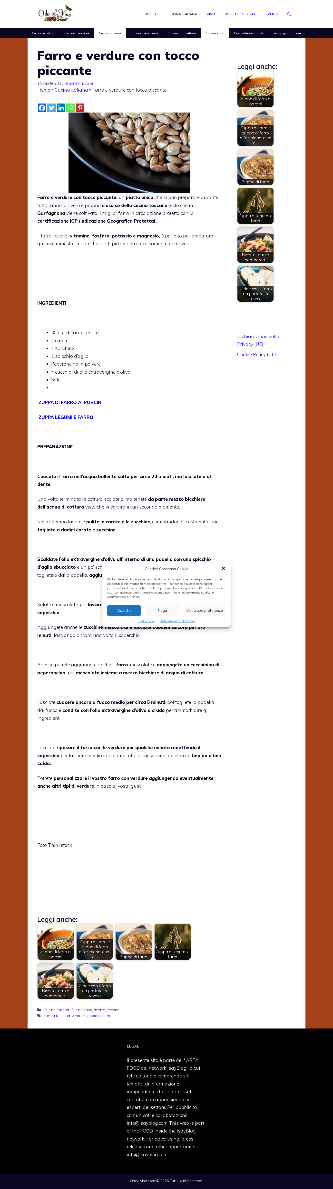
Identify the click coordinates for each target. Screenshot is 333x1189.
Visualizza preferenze (204, 610)
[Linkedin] (61, 108)
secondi (113, 1009)
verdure (78, 1015)
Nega (162, 610)
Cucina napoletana (182, 33)
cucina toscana (57, 1015)
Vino (211, 14)
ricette (99, 1009)
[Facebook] (42, 108)
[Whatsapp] (70, 108)
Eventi (272, 14)
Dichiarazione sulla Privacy (178, 621)
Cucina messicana (144, 33)
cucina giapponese (287, 33)
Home (43, 90)
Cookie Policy (146, 621)
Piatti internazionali (248, 33)
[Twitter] (51, 108)
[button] (223, 569)
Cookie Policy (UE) (256, 354)
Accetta (124, 610)
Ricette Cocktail (240, 14)
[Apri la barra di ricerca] (289, 14)
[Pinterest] (80, 108)
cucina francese (77, 33)
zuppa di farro (98, 1015)
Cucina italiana (182, 14)
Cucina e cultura (44, 33)
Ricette (152, 14)
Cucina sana (215, 33)
